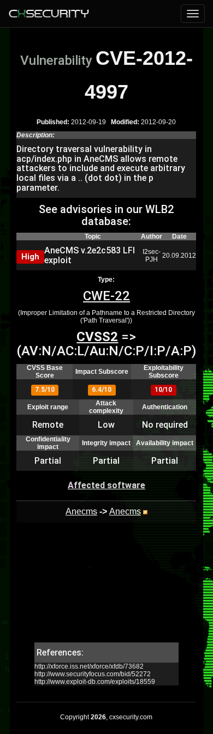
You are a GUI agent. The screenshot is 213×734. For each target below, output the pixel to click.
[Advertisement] (106, 587)
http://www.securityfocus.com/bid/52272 (92, 674)
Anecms (81, 511)
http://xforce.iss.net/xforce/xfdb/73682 (89, 666)
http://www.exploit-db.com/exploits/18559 (94, 682)
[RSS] (145, 511)
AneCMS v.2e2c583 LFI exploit (89, 255)
